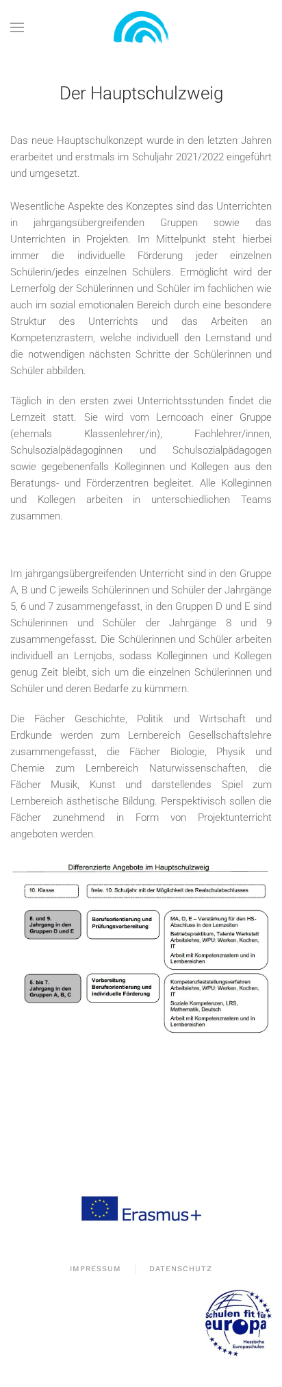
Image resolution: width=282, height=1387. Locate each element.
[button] (17, 27)
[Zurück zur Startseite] (141, 27)
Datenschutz (180, 1268)
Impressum (95, 1268)
